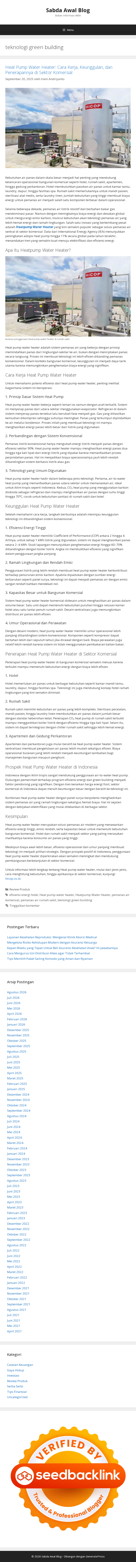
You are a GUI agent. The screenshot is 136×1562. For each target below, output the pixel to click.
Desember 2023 (18, 1159)
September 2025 (18, 1046)
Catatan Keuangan (20, 1365)
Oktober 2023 (16, 1170)
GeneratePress (95, 1556)
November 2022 (18, 1229)
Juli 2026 (13, 998)
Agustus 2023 (16, 1181)
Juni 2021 (13, 1320)
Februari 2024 (17, 1148)
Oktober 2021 (16, 1299)
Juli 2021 (13, 1315)
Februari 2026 (17, 1019)
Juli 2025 (13, 1057)
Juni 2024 (13, 1127)
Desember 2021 (18, 1288)
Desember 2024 (18, 1094)
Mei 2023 (13, 1197)
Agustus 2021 (16, 1310)
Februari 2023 (17, 1213)
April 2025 (14, 1073)
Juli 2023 (13, 1186)
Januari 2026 (16, 1024)
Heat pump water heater (56, 895)
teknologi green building (75, 900)
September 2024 (18, 1110)
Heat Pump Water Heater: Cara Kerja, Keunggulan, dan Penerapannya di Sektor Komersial (58, 69)
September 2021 (18, 1304)
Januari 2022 (16, 1283)
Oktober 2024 (16, 1105)
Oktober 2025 (16, 1041)
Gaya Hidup (15, 1370)
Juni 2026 (13, 1003)
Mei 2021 (13, 1326)
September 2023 (18, 1175)
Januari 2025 (16, 1089)
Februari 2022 (17, 1277)
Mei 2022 (13, 1261)
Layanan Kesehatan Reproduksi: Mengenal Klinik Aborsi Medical (52, 937)
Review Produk (19, 889)
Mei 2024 (13, 1132)
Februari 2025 (17, 1084)
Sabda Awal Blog (68, 10)
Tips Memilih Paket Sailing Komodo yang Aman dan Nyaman (50, 959)
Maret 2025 (15, 1078)
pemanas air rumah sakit (38, 900)
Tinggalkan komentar (24, 906)
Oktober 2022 (16, 1234)
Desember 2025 (18, 1030)
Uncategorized (17, 1397)
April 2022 (14, 1267)
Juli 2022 (13, 1250)
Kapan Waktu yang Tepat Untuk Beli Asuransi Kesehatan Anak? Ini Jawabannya (62, 948)
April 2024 (14, 1137)
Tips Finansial (17, 1392)
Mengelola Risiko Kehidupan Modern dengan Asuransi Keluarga (52, 942)
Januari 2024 (16, 1154)
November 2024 (18, 1100)
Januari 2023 (16, 1218)
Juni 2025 (13, 1062)
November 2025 (18, 1035)
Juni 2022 (13, 1256)
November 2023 (18, 1164)
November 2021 (18, 1293)
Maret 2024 (15, 1143)
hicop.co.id (13, 879)
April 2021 (14, 1331)
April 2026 (14, 1014)
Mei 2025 (13, 1067)
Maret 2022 (15, 1272)
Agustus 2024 (16, 1116)
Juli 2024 (13, 1121)
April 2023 (14, 1202)
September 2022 (18, 1240)
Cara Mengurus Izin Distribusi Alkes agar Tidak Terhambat (48, 953)
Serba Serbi (15, 1386)
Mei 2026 (13, 1008)
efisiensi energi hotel (23, 895)
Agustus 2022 (16, 1245)
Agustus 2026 (16, 992)
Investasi (13, 1375)
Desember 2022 (18, 1224)
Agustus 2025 (16, 1051)
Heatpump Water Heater (92, 895)
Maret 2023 (15, 1207)
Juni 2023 (13, 1191)
